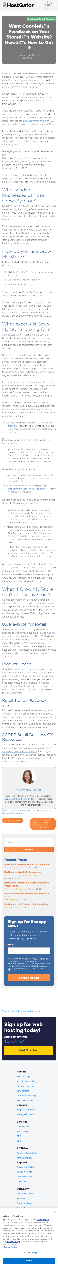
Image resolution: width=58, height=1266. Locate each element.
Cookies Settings (29, 1253)
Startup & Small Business (41, 19)
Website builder (25, 1100)
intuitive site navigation (23, 449)
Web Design (23, 1131)
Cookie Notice (10, 1247)
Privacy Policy (13, 1242)
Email (11, 944)
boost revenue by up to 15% (38, 121)
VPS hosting (23, 1090)
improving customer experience (19, 751)
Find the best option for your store (36, 556)
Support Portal (24, 1171)
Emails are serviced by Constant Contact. (28, 968)
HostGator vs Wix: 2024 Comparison (22, 872)
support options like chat (24, 475)
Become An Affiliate (27, 1153)
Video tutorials (24, 1176)
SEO (19, 1141)
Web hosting (23, 1076)
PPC (19, 1136)
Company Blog (24, 1203)
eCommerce (45, 810)
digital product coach (25, 669)
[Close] (55, 1212)
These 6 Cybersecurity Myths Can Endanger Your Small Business (41, 824)
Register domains (26, 1109)
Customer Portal (25, 1167)
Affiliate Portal (24, 1157)
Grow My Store (23, 272)
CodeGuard (23, 1126)
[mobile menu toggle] (48, 5)
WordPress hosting (26, 1081)
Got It (29, 1261)
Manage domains (25, 1114)
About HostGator (25, 1193)
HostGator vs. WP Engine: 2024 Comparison (26, 904)
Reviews (21, 1198)
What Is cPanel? (14, 821)
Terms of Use (43, 1220)
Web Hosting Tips (11, 868)
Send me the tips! (29, 977)
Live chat (21, 1181)
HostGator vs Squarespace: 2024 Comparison (27, 864)
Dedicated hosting (26, 1095)
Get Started (28, 1050)
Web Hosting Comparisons (15, 875)
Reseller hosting (25, 1086)
